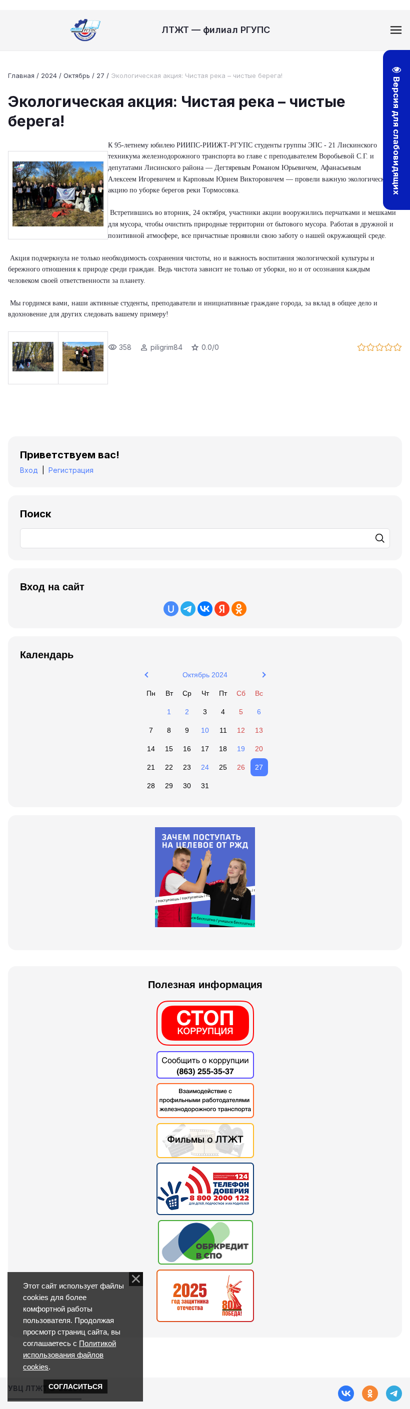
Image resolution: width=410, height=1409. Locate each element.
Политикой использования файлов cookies (69, 1355)
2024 (49, 75)
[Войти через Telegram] (188, 608)
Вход (29, 470)
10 (205, 730)
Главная (21, 75)
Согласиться (75, 1387)
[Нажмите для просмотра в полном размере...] (58, 195)
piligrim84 (166, 347)
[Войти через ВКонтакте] (205, 608)
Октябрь (77, 75)
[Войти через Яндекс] (222, 608)
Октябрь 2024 (205, 675)
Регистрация (71, 470)
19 (241, 749)
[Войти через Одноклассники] (239, 608)
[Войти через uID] (171, 608)
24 (205, 767)
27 (100, 75)
